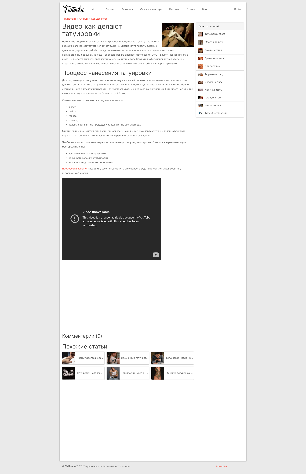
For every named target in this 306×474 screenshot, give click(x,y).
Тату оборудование (216, 113)
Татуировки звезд (215, 33)
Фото (94, 9)
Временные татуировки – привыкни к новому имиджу (135, 357)
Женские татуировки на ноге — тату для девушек (180, 372)
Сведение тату (213, 81)
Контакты (221, 466)
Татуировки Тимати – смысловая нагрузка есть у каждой (135, 372)
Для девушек (212, 66)
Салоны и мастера (151, 9)
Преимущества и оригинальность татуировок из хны (91, 357)
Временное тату (214, 58)
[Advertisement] (108, 295)
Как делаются (99, 18)
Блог (205, 9)
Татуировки (69, 18)
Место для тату (214, 41)
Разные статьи (213, 50)
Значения (127, 9)
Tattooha (73, 9)
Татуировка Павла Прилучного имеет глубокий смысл (180, 357)
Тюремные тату (214, 74)
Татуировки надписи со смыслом (91, 372)
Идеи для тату (213, 97)
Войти (237, 9)
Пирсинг (174, 9)
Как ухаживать (213, 89)
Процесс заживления (74, 168)
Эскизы (109, 9)
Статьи (190, 9)
